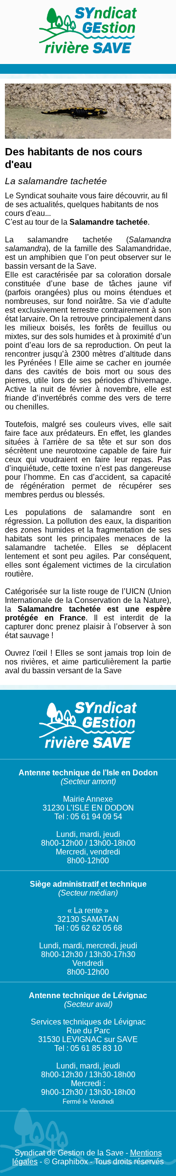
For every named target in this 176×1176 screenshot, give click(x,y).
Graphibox (70, 1161)
